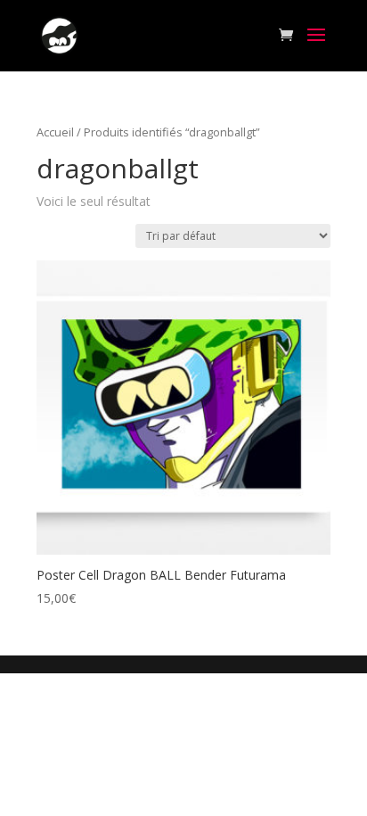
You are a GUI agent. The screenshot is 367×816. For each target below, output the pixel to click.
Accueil (55, 132)
